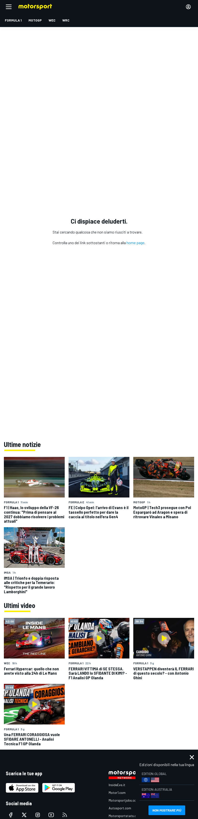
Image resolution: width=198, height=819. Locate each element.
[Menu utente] (188, 7)
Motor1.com (117, 792)
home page (135, 242)
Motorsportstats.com (125, 816)
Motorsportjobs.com (124, 800)
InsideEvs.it (117, 785)
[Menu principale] (9, 7)
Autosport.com (120, 808)
